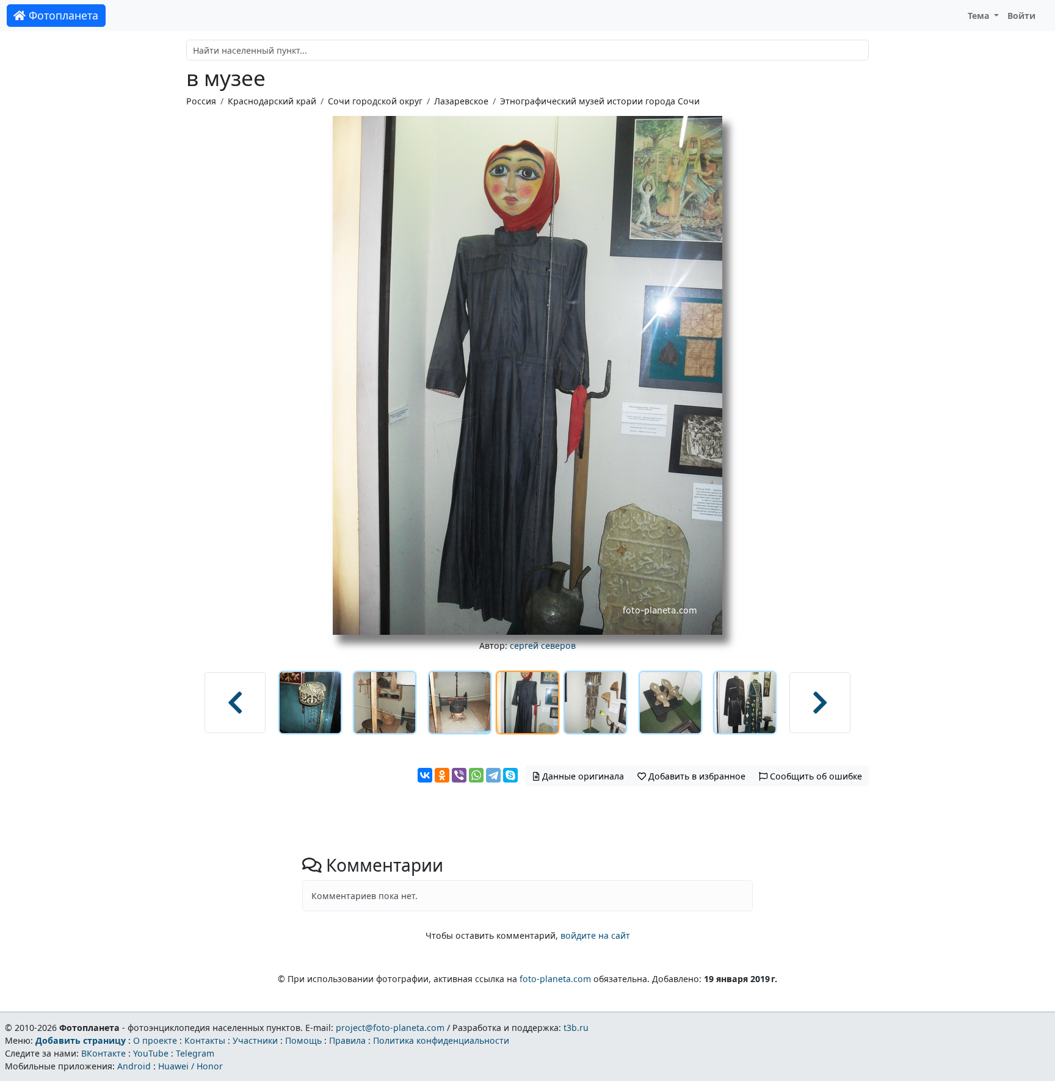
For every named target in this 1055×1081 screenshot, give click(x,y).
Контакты (204, 1040)
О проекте (155, 1040)
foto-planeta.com (555, 979)
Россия (201, 101)
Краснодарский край (272, 101)
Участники (255, 1040)
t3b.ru (576, 1027)
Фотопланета (62, 15)
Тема (980, 15)
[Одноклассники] (442, 775)
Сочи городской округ (375, 101)
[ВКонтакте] (425, 775)
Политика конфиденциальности (441, 1040)
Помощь (303, 1040)
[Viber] (459, 775)
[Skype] (510, 775)
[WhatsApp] (476, 775)
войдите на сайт (595, 935)
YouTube (151, 1053)
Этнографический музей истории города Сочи (600, 101)
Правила (347, 1040)
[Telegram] (493, 775)
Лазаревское (461, 101)
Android (134, 1066)
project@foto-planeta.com (390, 1027)
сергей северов (543, 645)
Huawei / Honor (190, 1066)
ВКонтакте (103, 1053)
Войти (1021, 15)
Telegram (195, 1053)
